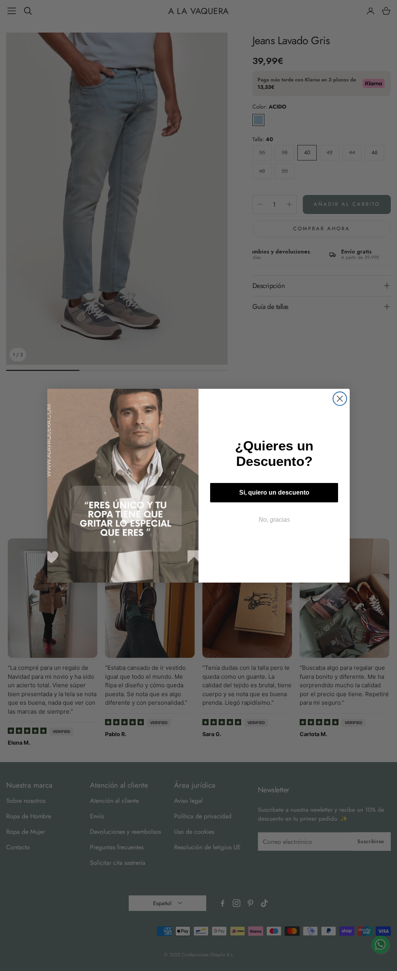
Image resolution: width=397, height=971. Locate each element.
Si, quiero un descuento (274, 492)
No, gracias (274, 519)
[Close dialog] (340, 398)
